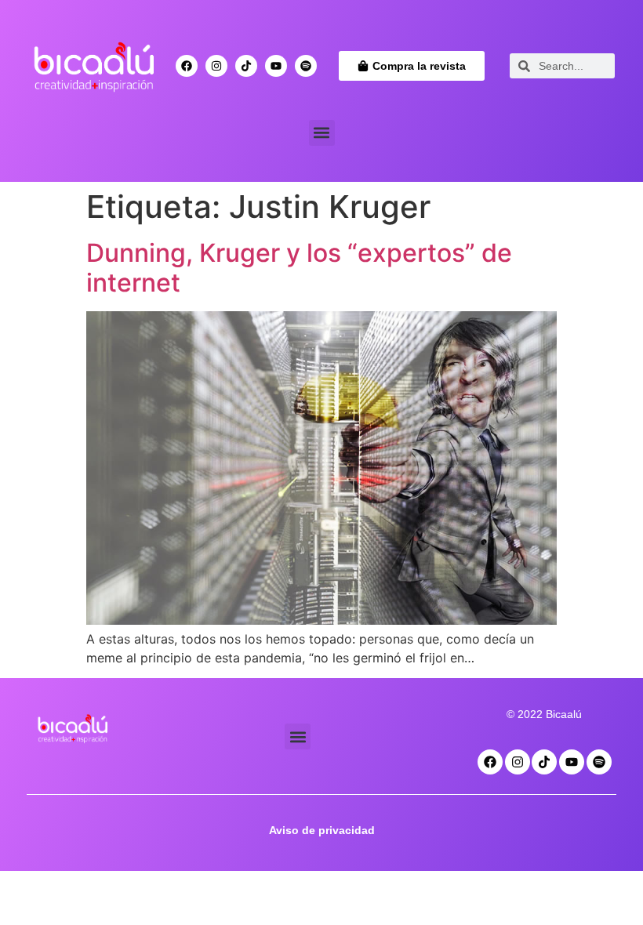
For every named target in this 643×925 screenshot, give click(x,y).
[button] (322, 133)
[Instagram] (216, 66)
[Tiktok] (246, 66)
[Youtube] (276, 66)
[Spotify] (306, 66)
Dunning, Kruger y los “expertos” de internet (299, 268)
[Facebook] (187, 66)
